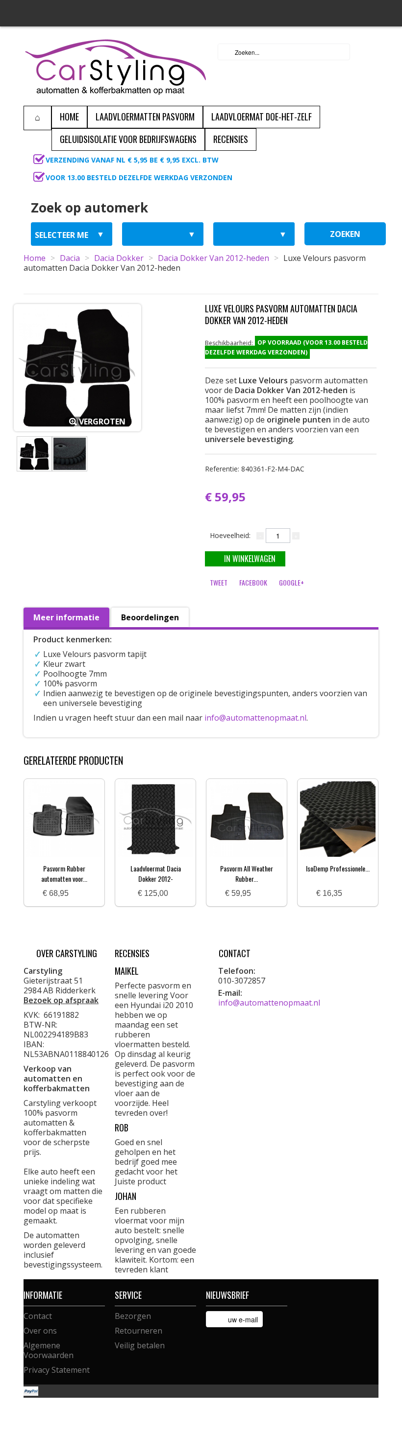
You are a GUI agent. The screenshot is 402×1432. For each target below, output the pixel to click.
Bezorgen (133, 1316)
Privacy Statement (57, 1369)
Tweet (218, 582)
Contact (38, 1316)
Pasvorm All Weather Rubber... (246, 873)
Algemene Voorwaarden (49, 1350)
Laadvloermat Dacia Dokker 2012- (155, 873)
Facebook (253, 582)
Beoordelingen (150, 617)
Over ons (40, 1330)
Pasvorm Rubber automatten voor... (64, 873)
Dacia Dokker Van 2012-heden (213, 258)
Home (35, 258)
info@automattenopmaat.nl (255, 717)
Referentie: (254, 468)
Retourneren (138, 1330)
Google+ (291, 582)
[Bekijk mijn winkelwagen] (368, 52)
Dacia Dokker (119, 258)
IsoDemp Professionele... (338, 868)
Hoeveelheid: (230, 535)
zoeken (345, 234)
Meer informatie (66, 617)
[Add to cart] (80, 893)
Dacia (70, 258)
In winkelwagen (250, 558)
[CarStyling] (115, 66)
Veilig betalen (140, 1345)
